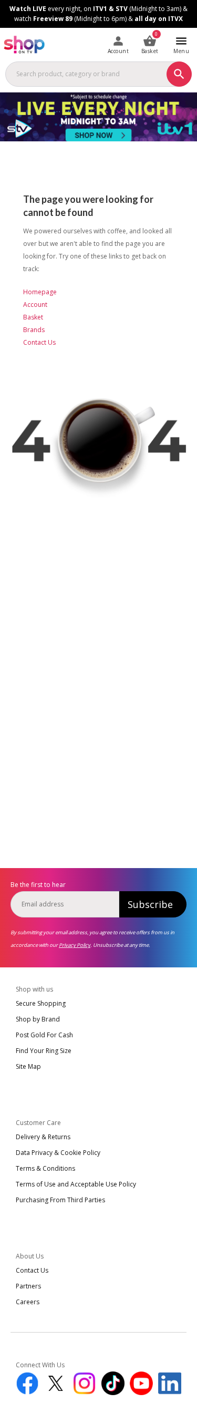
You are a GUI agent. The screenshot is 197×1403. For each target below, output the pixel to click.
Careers (27, 1301)
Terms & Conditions (45, 1168)
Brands (34, 329)
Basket (33, 317)
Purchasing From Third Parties (60, 1199)
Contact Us (39, 342)
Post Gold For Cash (44, 1034)
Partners (28, 1286)
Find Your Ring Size (43, 1050)
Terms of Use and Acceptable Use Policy (76, 1184)
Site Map (28, 1066)
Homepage (40, 291)
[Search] (179, 74)
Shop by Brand (38, 1019)
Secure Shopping (41, 1003)
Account (35, 304)
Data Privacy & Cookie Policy (58, 1152)
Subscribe (150, 904)
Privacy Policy (74, 945)
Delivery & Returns (43, 1136)
